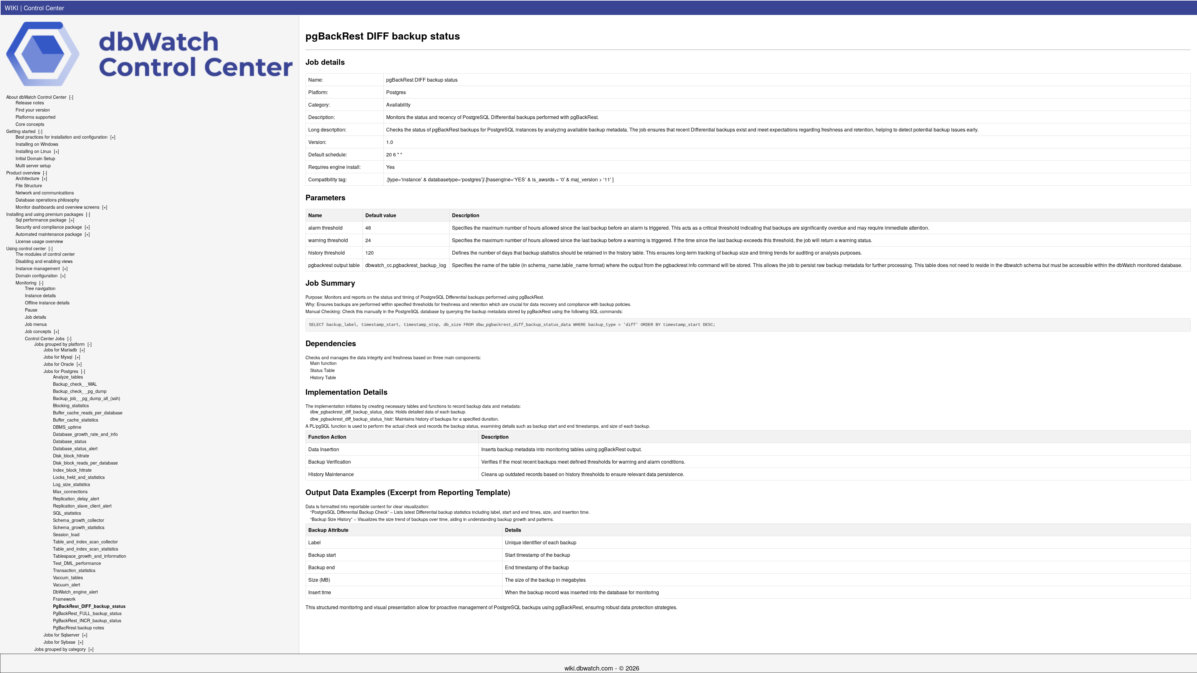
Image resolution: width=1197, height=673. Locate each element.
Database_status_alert (75, 448)
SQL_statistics (67, 513)
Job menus (36, 324)
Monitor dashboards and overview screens (57, 207)
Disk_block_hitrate (71, 455)
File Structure (29, 185)
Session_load (66, 534)
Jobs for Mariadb (60, 349)
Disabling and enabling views (44, 261)
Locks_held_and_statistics (79, 477)
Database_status (69, 441)
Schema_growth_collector (78, 520)
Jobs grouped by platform (59, 344)
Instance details (40, 295)
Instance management (38, 268)
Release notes (30, 102)
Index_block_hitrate (72, 470)
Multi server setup (33, 165)
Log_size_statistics (71, 484)
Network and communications (45, 192)
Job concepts (38, 331)
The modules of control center (45, 254)
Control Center (44, 7)
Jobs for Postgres (61, 371)
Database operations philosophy (47, 200)
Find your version (33, 110)
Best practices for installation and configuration (62, 137)
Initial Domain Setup (35, 158)
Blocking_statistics (71, 405)
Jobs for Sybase (59, 642)
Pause (31, 310)
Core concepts (30, 124)
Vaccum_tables (68, 577)
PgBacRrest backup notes (78, 627)
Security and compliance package (49, 227)
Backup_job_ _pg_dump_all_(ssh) (86, 398)
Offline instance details (47, 302)
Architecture (27, 178)
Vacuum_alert (66, 584)
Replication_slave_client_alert (82, 506)
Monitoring (26, 282)
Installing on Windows (37, 144)
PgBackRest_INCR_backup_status (87, 620)
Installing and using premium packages (44, 214)
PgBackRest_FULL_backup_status (87, 613)
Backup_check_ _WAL (75, 384)
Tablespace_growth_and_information (89, 556)
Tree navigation (40, 288)
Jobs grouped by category (60, 649)
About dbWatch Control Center (36, 97)
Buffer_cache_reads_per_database (88, 412)
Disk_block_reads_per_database (85, 463)
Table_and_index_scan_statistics (85, 549)
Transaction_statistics (74, 570)
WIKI (11, 7)
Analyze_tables (68, 377)
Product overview (23, 172)
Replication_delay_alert (76, 498)
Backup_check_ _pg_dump (80, 391)
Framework (64, 599)
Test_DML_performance (77, 563)
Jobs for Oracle (59, 364)
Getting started (21, 131)
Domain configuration (37, 275)
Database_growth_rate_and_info (85, 434)
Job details (35, 317)
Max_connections (70, 491)
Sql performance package (41, 220)
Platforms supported (35, 117)
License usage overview (39, 241)
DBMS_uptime (67, 427)
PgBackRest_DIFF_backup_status (89, 606)
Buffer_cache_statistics (75, 420)
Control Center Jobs (45, 338)
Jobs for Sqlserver (61, 635)
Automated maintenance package (49, 234)
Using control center (26, 248)
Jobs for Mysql (58, 357)
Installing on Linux (33, 151)
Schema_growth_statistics (78, 527)
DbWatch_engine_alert (75, 592)
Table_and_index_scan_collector (85, 541)
